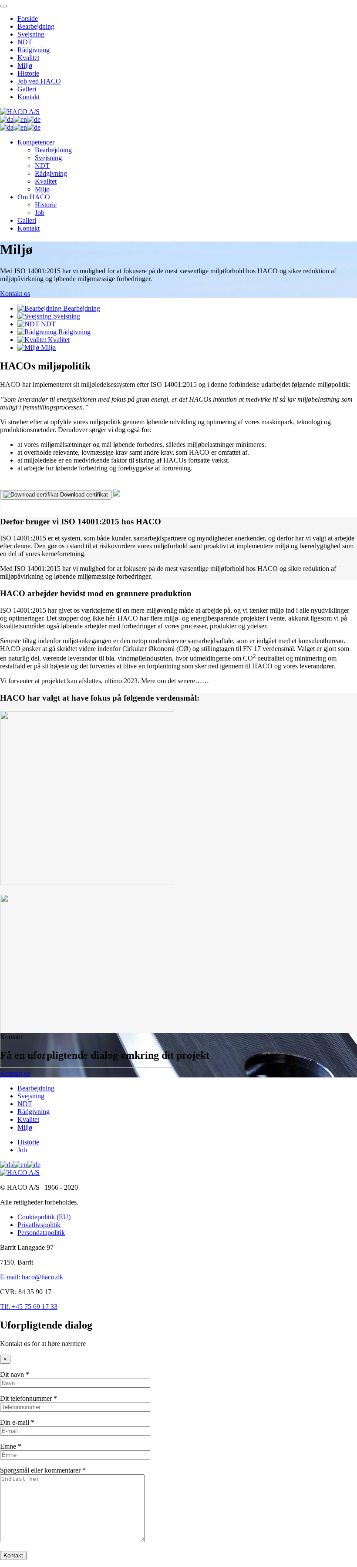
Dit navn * (14, 1374)
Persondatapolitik (41, 1232)
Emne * (10, 1446)
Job (39, 212)
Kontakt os (15, 293)
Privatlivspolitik (39, 1224)
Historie (28, 73)
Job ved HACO (39, 81)
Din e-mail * (17, 1422)
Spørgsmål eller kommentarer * (43, 1470)
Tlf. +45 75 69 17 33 (28, 1306)
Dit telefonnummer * (28, 1398)
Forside (27, 18)
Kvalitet (28, 57)
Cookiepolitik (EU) (44, 1217)
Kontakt (28, 97)
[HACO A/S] (20, 111)
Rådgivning (33, 50)
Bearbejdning (35, 26)
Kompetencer (35, 142)
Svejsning (30, 34)
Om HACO (33, 197)
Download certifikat (83, 494)
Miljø (24, 65)
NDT (24, 42)
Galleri (26, 89)
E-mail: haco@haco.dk (31, 1277)
